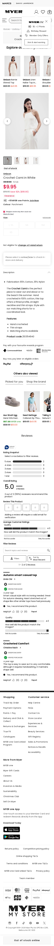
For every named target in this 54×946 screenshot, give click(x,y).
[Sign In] (36, 12)
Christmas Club (11, 796)
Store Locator (35, 718)
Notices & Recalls (37, 747)
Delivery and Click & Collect (13, 720)
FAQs (30, 708)
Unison (7, 173)
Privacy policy (43, 871)
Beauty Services (36, 731)
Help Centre (34, 702)
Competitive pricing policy (36, 848)
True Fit (7, 731)
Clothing (16, 29)
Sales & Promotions (38, 741)
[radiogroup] (27, 229)
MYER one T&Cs (40, 863)
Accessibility (34, 752)
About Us (7, 781)
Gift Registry (34, 736)
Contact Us (34, 713)
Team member (27, 878)
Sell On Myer (9, 801)
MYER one (8, 765)
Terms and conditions (17, 863)
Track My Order (11, 702)
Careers (7, 775)
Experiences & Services (35, 725)
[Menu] (4, 20)
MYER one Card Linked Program (14, 743)
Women (6, 29)
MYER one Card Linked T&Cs (18, 871)
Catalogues (9, 736)
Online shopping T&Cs (27, 856)
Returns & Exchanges (14, 726)
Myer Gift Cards (11, 770)
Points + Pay (9, 713)
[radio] (11, 225)
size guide (47, 217)
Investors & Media (12, 786)
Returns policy (12, 848)
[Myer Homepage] (13, 13)
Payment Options (12, 708)
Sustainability (10, 791)
